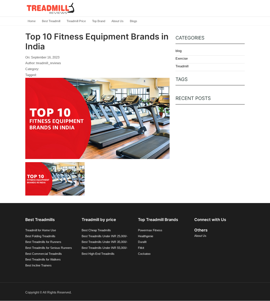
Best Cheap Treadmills (96, 230)
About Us (117, 21)
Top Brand (98, 21)
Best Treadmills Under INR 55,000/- (104, 247)
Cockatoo (144, 253)
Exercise (182, 58)
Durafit (142, 242)
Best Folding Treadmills (40, 236)
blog (179, 51)
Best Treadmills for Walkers (43, 259)
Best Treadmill (51, 21)
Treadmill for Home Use (40, 230)
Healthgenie (145, 236)
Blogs (133, 21)
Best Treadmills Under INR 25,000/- (104, 236)
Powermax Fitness (150, 230)
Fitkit (141, 247)
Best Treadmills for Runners (43, 242)
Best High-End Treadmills (98, 253)
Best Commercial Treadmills (43, 253)
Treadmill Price (76, 21)
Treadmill (182, 66)
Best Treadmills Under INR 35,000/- (104, 242)
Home (32, 21)
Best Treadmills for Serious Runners (48, 247)
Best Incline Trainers (38, 265)
